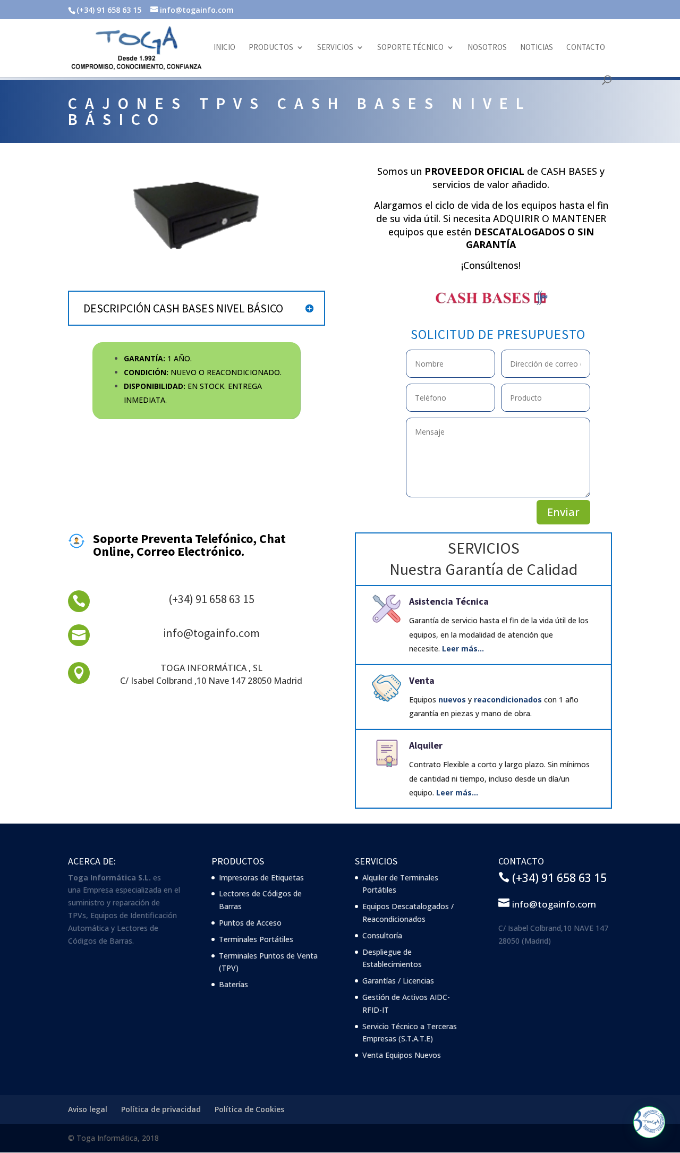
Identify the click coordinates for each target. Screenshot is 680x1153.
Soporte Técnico (410, 48)
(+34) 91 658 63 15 (211, 598)
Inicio (224, 48)
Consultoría (382, 935)
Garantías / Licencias (398, 981)
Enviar (563, 512)
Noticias (536, 48)
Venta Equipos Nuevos (401, 1055)
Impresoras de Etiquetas (261, 877)
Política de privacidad (161, 1109)
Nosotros (487, 48)
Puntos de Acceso (250, 923)
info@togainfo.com (211, 632)
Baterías (233, 984)
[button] (649, 1122)
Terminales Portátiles (256, 939)
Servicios (335, 48)
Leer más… (463, 648)
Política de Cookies (249, 1109)
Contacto (585, 48)
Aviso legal (87, 1109)
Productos (271, 48)
